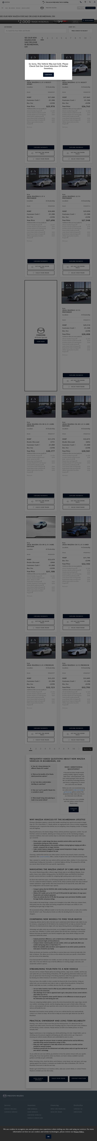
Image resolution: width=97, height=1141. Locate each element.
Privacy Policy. (79, 1132)
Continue (48, 74)
